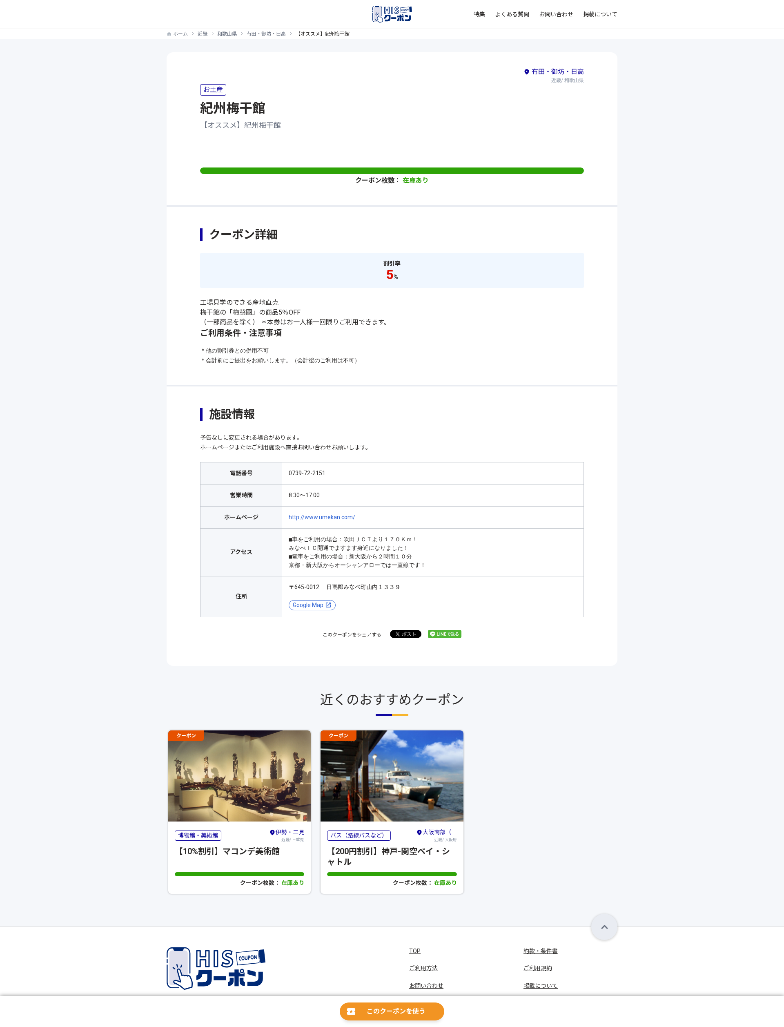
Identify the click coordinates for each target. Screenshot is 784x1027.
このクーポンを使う (396, 1011)
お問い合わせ (556, 14)
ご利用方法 (423, 968)
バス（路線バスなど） (359, 835)
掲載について (600, 14)
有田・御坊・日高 (266, 34)
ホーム (180, 34)
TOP (415, 951)
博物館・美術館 (198, 835)
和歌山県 (227, 34)
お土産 (213, 90)
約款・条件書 (540, 951)
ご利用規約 (537, 968)
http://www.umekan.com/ (322, 517)
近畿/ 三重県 (290, 835)
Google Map (308, 605)
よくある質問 (512, 14)
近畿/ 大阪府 (440, 835)
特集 (479, 14)
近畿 (202, 34)
